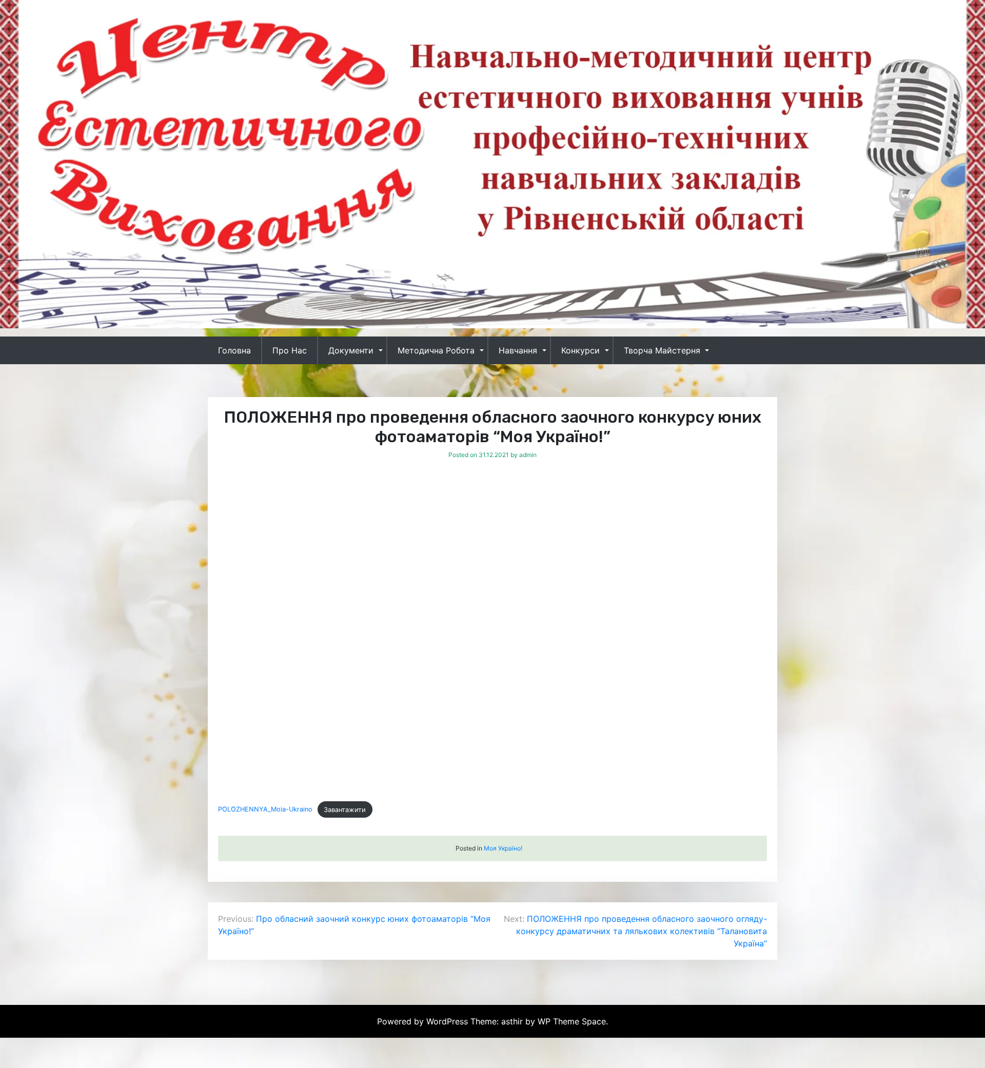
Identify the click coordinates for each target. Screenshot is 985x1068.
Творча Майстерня (662, 350)
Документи (350, 350)
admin (528, 455)
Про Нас (289, 350)
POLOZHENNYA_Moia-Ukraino (265, 810)
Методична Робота (436, 350)
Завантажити (345, 810)
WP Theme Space (572, 1021)
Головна (234, 350)
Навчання (518, 350)
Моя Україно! (503, 848)
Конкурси (580, 350)
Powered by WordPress (423, 1021)
